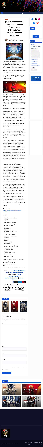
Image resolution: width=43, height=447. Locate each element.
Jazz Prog (32, 55)
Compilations (36, 444)
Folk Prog (32, 52)
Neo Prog (32, 57)
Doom (38, 50)
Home (26, 442)
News (6, 19)
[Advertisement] (36, 101)
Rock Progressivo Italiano (35, 65)
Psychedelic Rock (34, 63)
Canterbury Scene (34, 48)
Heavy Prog (38, 52)
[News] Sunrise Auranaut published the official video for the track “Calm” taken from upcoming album (19, 287)
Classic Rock (33, 50)
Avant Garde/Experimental (35, 46)
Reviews (31, 442)
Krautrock (37, 55)
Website (3, 359)
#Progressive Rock (19, 40)
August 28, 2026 (7, 392)
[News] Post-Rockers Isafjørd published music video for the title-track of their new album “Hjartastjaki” (9, 287)
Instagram (15, 278)
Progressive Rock (34, 61)
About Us (40, 444)
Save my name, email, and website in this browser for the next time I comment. (14, 368)
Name (3, 346)
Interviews (36, 442)
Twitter (10, 278)
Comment (4, 323)
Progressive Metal (34, 59)
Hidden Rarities (30, 444)
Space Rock (33, 67)
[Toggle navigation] (22, 13)
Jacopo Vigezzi (4, 309)
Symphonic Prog (34, 69)
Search (32, 28)
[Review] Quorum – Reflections (28, 402)
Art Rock (32, 44)
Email (3, 352)
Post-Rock (37, 57)
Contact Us (40, 442)
